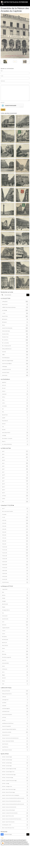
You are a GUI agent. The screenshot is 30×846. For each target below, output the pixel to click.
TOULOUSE (15, 351)
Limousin (15, 630)
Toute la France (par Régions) (15, 363)
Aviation (15, 666)
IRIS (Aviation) (15, 322)
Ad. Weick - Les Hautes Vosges (15, 765)
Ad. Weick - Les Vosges (15, 783)
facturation (7, 842)
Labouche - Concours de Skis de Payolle (15, 810)
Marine (15, 672)
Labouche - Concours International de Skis (15, 807)
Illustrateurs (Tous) (15, 336)
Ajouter (3, 109)
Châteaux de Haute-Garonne (15, 693)
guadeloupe (16, 844)
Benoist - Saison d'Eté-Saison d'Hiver (15, 827)
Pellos (15, 411)
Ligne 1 (15, 451)
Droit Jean (15, 388)
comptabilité (26, 844)
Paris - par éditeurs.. (15, 339)
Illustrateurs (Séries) (15, 334)
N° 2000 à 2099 (15, 576)
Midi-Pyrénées (15, 636)
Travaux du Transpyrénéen (15, 726)
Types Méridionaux (15, 746)
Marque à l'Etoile (15, 316)
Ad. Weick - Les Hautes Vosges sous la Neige (15, 768)
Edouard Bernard (15, 420)
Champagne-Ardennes (15, 610)
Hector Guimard (15, 304)
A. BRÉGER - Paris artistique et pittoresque (15, 307)
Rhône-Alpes (15, 654)
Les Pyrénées (15, 705)
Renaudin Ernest (15, 414)
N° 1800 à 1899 (15, 570)
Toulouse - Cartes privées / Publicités (15, 741)
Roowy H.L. (15, 441)
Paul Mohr (15, 429)
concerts (11, 844)
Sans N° (15, 508)
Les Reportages (15, 366)
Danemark (15, 677)
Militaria (15, 325)
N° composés (15, 514)
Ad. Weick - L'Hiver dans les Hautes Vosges (15, 774)
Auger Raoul (15, 382)
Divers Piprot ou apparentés (15, 657)
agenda (24, 840)
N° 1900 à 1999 (15, 573)
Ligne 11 (15, 486)
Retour (15, 61)
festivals (20, 844)
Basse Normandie (15, 604)
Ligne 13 (15, 492)
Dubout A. (15, 391)
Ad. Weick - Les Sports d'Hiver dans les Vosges (15, 780)
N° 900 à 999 (15, 543)
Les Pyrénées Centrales (15, 711)
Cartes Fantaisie (15, 375)
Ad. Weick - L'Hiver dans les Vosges (15, 777)
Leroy (15, 426)
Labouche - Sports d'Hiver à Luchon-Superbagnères (15, 795)
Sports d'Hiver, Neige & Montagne (15, 360)
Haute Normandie (15, 618)
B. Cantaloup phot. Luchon (15, 824)
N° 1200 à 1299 (15, 552)
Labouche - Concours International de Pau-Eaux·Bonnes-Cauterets (15, 798)
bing (20, 840)
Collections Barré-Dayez (15, 331)
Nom (1, 70)
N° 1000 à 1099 (15, 546)
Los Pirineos (15, 717)
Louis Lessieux (15, 405)
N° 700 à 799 (15, 538)
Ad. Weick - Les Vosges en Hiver (15, 786)
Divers (15, 501)
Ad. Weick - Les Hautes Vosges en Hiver (15, 771)
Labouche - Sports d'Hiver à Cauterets (15, 821)
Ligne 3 (15, 457)
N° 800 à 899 (15, 540)
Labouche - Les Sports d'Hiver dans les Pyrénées (15, 813)
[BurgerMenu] (2, 4)
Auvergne (15, 598)
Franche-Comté (15, 615)
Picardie (15, 648)
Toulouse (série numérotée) (15, 732)
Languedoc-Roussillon (15, 627)
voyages (6, 840)
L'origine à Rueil (15, 589)
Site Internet (3, 80)
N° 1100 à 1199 (15, 549)
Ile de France (15, 624)
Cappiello (15, 417)
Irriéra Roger (15, 435)
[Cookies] (2, 843)
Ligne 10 (15, 483)
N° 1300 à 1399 (15, 555)
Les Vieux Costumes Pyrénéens (15, 714)
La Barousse (15, 696)
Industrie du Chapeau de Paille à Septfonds (15, 729)
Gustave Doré (15, 394)
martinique (25, 842)
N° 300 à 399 (15, 526)
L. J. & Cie (15, 313)
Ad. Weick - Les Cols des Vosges (15, 762)
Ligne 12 (15, 489)
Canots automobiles (15, 663)
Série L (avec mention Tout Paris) (15, 511)
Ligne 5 (15, 466)
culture (2, 840)
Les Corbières (15, 702)
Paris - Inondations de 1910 (15, 345)
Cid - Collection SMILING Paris (15, 444)
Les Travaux (15, 495)
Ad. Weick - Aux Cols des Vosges (15, 759)
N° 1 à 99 (15, 517)
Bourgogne (15, 601)
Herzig (15, 400)
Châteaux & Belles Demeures (15, 348)
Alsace (15, 592)
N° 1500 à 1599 (15, 561)
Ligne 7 (15, 472)
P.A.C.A (15, 651)
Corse (15, 612)
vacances (6, 844)
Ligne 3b (15, 460)
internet (15, 842)
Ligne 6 (15, 469)
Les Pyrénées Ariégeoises (15, 708)
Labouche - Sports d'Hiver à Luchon (15, 815)
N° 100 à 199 (15, 520)
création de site (16, 840)
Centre (15, 621)
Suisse (15, 683)
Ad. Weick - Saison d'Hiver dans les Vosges (15, 789)
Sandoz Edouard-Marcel (15, 432)
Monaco (15, 680)
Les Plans (15, 498)
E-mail (2, 75)
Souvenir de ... (15, 660)
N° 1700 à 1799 (15, 567)
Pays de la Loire (15, 642)
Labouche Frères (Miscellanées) (15, 328)
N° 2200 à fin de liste (15, 582)
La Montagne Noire (15, 699)
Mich (15, 408)
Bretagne (15, 607)
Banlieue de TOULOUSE (15, 690)
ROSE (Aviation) (15, 319)
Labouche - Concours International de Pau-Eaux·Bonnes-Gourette (15, 804)
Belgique (15, 675)
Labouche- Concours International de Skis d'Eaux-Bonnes (15, 818)
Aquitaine (15, 595)
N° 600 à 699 (15, 535)
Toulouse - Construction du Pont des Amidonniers (15, 738)
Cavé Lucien (15, 385)
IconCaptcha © (21, 106)
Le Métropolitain (15, 301)
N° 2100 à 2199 (15, 579)
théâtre (10, 840)
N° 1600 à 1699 (15, 564)
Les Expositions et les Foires (15, 369)
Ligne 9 (15, 480)
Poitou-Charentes (15, 645)
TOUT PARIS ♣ (15, 310)
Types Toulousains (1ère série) (15, 749)
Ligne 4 (15, 463)
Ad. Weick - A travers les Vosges (15, 756)
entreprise (20, 842)
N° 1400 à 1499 (15, 558)
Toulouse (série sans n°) (15, 735)
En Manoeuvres (15, 669)
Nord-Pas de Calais (15, 639)
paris (12, 842)
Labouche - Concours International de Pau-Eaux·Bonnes (15, 801)
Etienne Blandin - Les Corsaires (15, 438)
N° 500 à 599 (15, 532)
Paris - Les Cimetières (15, 342)
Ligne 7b (15, 474)
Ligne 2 (15, 454)
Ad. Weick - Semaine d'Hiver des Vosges (15, 792)
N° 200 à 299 (15, 523)
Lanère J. (15, 402)
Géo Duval (15, 423)
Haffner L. (15, 397)
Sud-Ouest (15, 720)
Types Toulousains (15, 743)
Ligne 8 (15, 477)
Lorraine (15, 633)
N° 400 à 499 (15, 529)
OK (28, 295)
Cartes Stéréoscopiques (15, 357)
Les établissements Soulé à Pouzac (15, 723)
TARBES (15, 354)
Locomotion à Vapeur (15, 372)
